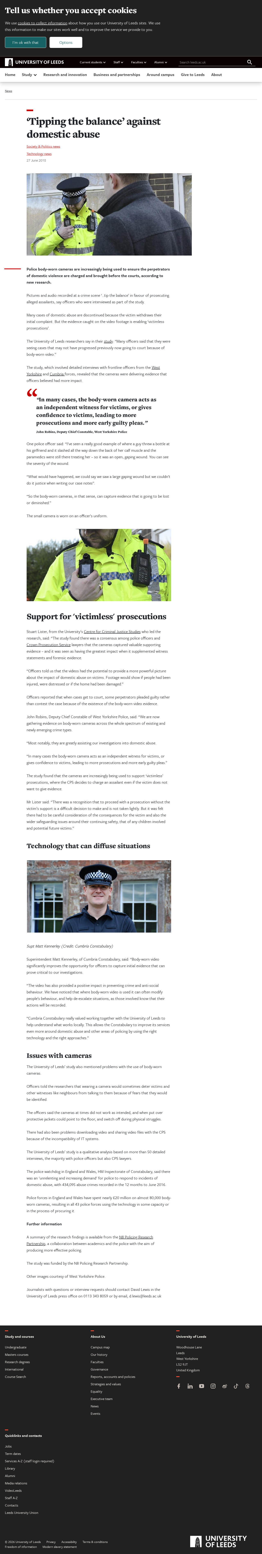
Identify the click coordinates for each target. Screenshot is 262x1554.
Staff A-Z (11, 1497)
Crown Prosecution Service (49, 644)
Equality (96, 1391)
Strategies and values (106, 1383)
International (14, 1369)
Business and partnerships (117, 74)
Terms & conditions (95, 1541)
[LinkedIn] (190, 1386)
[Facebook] (178, 1386)
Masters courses (16, 1354)
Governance (99, 1369)
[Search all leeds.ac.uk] (250, 62)
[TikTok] (236, 1386)
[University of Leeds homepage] (34, 62)
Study (27, 74)
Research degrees (17, 1361)
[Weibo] (224, 1386)
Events (95, 1413)
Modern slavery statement (60, 1546)
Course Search (15, 1376)
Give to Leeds (193, 74)
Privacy (51, 1541)
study (108, 341)
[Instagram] (213, 1386)
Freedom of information (21, 1546)
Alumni (159, 62)
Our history (99, 1354)
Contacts (11, 1505)
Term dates (13, 1453)
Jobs (8, 1446)
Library (10, 1468)
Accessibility (69, 1541)
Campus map (100, 1347)
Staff (117, 62)
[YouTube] (201, 1386)
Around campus (160, 74)
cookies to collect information (42, 23)
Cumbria (57, 374)
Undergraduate (15, 1347)
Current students (91, 62)
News (8, 90)
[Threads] (247, 1386)
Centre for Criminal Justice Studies (112, 631)
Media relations (16, 1483)
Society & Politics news (43, 146)
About (216, 74)
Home (10, 74)
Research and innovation (65, 74)
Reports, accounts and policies (113, 1376)
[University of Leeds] (223, 1541)
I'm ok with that (25, 42)
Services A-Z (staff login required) (29, 1460)
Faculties (137, 62)
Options (65, 42)
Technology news (39, 153)
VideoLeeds (13, 1490)
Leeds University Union (21, 1512)
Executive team (102, 1398)
